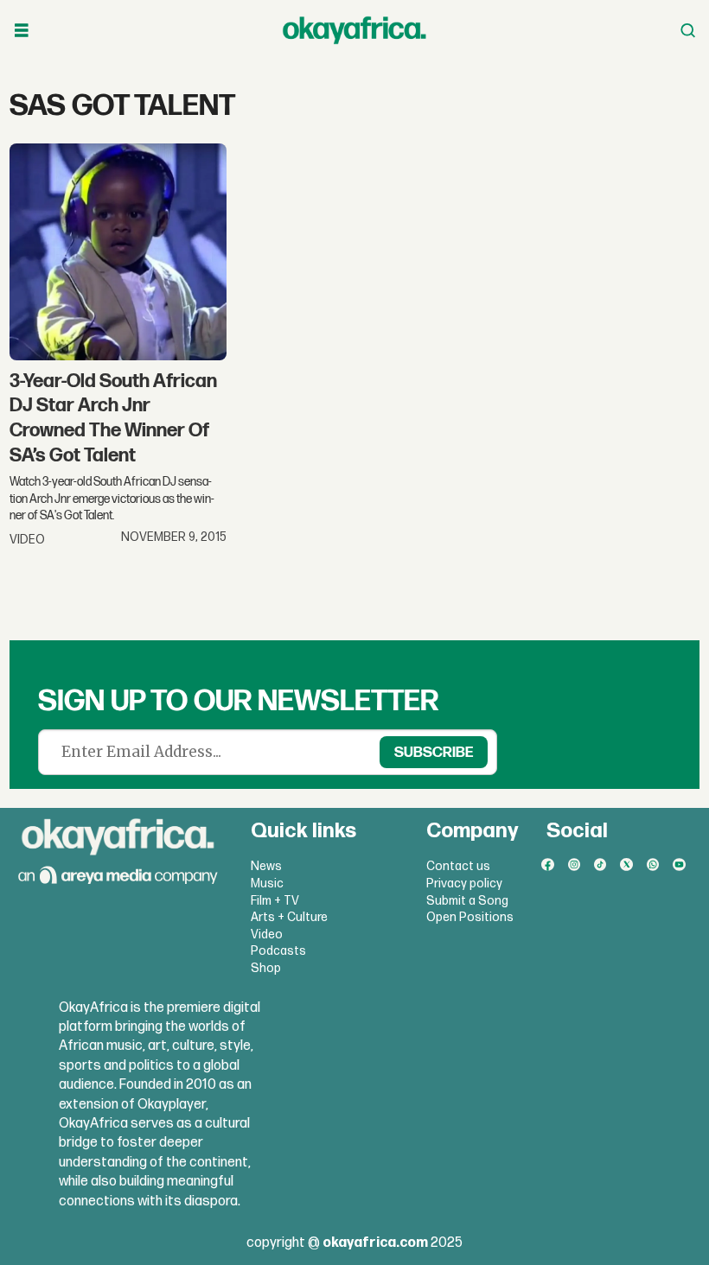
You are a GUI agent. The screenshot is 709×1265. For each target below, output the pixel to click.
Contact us (458, 866)
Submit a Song (467, 900)
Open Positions (470, 917)
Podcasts (278, 951)
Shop (266, 968)
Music (267, 883)
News (266, 866)
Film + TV (275, 900)
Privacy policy (464, 883)
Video (267, 934)
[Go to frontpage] (354, 30)
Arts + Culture (289, 917)
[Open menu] (22, 30)
